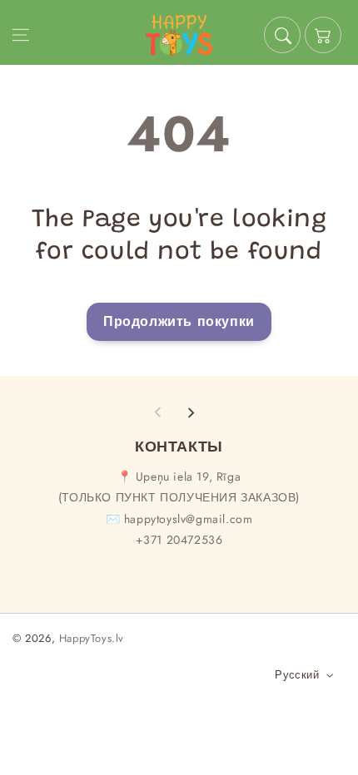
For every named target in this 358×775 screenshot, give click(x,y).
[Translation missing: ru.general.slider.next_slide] (191, 412)
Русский (297, 675)
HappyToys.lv (91, 638)
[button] (20, 35)
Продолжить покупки (179, 321)
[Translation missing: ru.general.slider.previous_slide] (158, 412)
